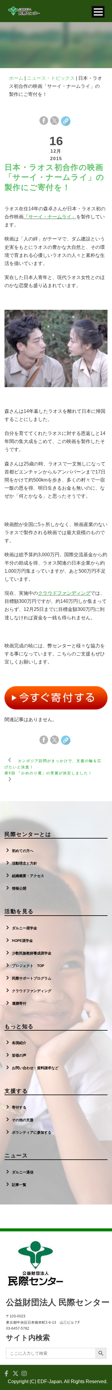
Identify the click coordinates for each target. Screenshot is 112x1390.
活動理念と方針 (24, 863)
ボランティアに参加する (31, 1132)
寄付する (19, 1107)
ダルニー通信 (22, 1172)
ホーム (16, 78)
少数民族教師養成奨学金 (31, 953)
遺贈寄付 (19, 1003)
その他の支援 (22, 1120)
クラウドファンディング (31, 991)
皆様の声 (19, 1055)
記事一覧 (19, 1185)
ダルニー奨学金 (24, 928)
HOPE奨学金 (22, 941)
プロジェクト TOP (28, 966)
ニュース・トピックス (51, 78)
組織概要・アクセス (28, 876)
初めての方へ (22, 851)
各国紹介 (19, 1043)
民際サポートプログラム (31, 978)
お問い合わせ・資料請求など (35, 1068)
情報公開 (19, 888)
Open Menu (98, 12)
